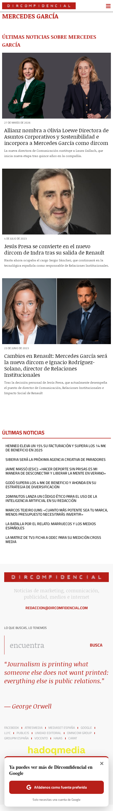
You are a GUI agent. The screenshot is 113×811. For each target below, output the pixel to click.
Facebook (11, 727)
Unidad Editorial (48, 733)
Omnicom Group (79, 733)
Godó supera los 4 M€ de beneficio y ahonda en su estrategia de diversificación (51, 484)
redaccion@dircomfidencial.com (56, 607)
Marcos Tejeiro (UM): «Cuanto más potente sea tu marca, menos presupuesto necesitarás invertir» (57, 512)
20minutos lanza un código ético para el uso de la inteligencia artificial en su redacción (51, 498)
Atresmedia (34, 727)
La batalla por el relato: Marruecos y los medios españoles (51, 525)
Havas (58, 738)
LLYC (7, 733)
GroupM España (16, 738)
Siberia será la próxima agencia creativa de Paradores (56, 459)
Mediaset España (61, 727)
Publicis (23, 733)
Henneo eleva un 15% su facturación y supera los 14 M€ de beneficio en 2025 (56, 447)
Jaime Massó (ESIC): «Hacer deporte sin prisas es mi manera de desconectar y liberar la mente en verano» (56, 471)
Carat (72, 738)
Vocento (41, 738)
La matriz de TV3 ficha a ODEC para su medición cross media (53, 539)
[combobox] (44, 645)
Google (86, 727)
